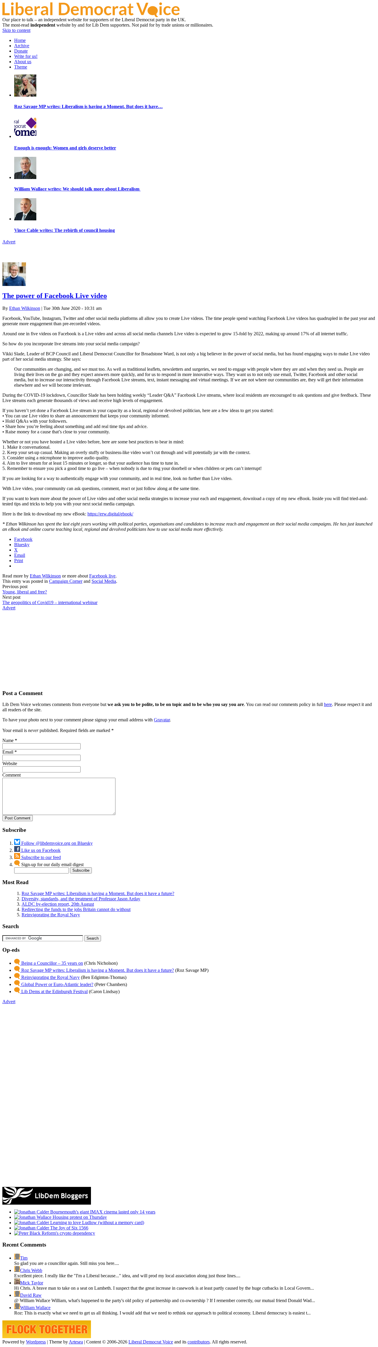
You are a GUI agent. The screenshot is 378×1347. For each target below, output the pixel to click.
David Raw (31, 1295)
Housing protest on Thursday (79, 1217)
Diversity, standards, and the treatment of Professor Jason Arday (81, 898)
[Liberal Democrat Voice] (91, 15)
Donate (21, 50)
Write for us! (26, 56)
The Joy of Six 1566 (68, 1227)
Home (20, 40)
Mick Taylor (31, 1282)
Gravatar (162, 719)
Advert (8, 241)
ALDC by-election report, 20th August (58, 904)
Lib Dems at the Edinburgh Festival (54, 991)
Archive (21, 45)
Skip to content (16, 30)
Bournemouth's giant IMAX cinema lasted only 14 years (102, 1211)
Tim (23, 1257)
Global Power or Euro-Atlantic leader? (56, 984)
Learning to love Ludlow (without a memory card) (96, 1222)
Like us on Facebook (40, 850)
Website (9, 763)
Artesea (76, 1341)
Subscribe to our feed (40, 857)
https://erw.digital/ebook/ (110, 513)
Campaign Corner (65, 581)
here (328, 704)
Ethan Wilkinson (24, 308)
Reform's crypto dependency (67, 1233)
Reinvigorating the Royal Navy (51, 914)
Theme (20, 66)
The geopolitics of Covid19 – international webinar (49, 602)
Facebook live (102, 575)
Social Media (104, 581)
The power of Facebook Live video (54, 296)
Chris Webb (31, 1270)
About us (22, 61)
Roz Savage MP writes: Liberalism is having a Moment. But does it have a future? (98, 893)
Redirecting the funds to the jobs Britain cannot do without (76, 909)
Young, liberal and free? (24, 591)
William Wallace (35, 1307)
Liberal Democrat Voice (150, 1341)
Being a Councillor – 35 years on (51, 963)
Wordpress (36, 1341)
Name (8, 740)
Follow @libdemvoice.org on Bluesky (56, 843)
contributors (199, 1341)
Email (7, 751)
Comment (11, 774)
